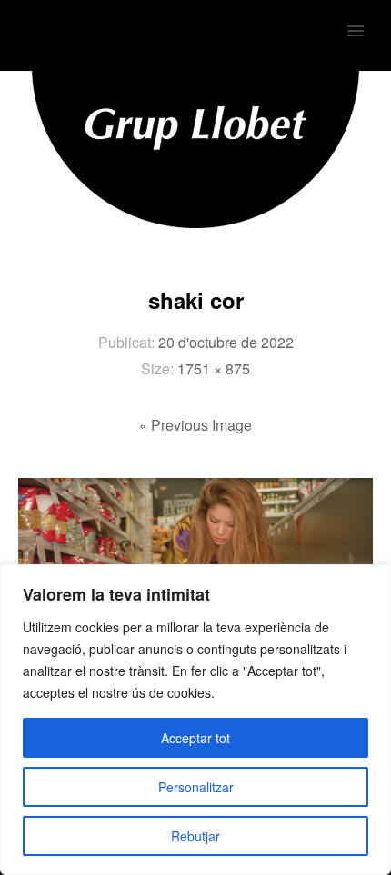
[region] (195, 719)
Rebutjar (195, 836)
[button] (366, 19)
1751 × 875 (213, 368)
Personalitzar (196, 787)
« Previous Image (195, 424)
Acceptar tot (195, 738)
